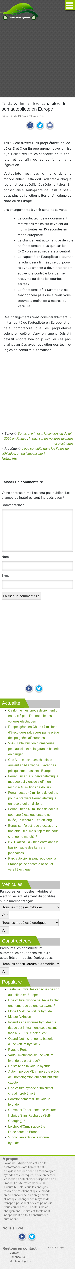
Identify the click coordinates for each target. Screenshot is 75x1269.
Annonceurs (17, 1256)
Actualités (9, 458)
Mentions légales (20, 1261)
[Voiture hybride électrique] (19, 10)
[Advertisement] (37, 58)
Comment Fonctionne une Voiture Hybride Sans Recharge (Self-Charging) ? (32, 1115)
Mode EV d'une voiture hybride (30, 1011)
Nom (5, 557)
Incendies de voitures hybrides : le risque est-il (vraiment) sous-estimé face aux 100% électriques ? (33, 1028)
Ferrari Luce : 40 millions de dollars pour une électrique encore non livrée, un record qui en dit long (33, 814)
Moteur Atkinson (19, 1016)
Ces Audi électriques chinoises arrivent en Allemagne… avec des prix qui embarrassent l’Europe (32, 765)
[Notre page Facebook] (29, 688)
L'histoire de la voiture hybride (29, 1066)
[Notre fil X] (31, 1236)
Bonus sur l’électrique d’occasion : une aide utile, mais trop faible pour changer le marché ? (33, 831)
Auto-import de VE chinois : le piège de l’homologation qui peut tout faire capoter (33, 1077)
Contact (14, 1252)
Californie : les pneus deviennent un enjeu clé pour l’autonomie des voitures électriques (33, 716)
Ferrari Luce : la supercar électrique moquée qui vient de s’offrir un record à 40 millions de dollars (33, 782)
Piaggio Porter (18, 1049)
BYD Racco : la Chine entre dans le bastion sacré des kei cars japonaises (33, 847)
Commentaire (13, 505)
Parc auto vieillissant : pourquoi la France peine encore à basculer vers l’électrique (32, 864)
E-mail (6, 575)
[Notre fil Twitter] (38, 688)
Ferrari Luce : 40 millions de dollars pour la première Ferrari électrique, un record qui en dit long (33, 798)
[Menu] (70, 5)
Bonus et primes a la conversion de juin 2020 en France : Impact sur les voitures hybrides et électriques (38, 438)
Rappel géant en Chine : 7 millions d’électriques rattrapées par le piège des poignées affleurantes (33, 732)
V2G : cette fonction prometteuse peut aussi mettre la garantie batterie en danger (34, 749)
